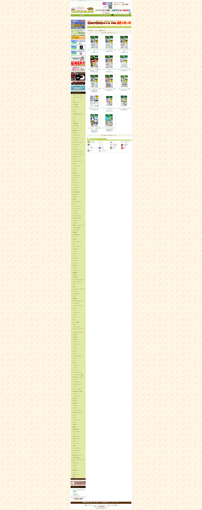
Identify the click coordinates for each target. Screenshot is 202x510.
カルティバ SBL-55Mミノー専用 (124, 50)
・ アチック (74, 147)
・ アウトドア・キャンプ (77, 95)
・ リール (74, 111)
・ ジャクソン (74, 263)
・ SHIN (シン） (75, 265)
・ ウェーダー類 (75, 125)
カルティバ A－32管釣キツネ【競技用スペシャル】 (94, 70)
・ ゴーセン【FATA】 (76, 227)
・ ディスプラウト (75, 303)
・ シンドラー (74, 270)
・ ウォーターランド (76, 175)
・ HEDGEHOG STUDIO (77, 391)
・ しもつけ (74, 251)
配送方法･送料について (106, 502)
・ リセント (74, 441)
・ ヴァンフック (75, 185)
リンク (74, 492)
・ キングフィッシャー (76, 215)
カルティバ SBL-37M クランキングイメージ (109, 109)
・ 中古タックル (75, 474)
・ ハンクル (74, 358)
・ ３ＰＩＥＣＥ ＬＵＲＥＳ (78, 289)
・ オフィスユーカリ (76, 206)
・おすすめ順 (96, 30)
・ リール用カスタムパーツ (77, 114)
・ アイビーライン (75, 144)
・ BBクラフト (75, 363)
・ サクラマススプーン (76, 246)
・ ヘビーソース (75, 393)
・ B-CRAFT (74, 400)
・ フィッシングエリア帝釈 (77, 374)
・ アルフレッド (75, 149)
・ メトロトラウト (75, 419)
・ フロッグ (74, 386)
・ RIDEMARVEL (75, 429)
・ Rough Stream (75, 436)
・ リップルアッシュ (76, 448)
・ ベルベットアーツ (76, 396)
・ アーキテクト (75, 140)
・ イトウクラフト (75, 166)
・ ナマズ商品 (74, 104)
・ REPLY (74, 445)
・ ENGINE (74, 199)
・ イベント (74, 472)
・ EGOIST (74, 196)
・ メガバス (74, 417)
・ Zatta (73, 244)
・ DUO (73, 319)
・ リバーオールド (75, 450)
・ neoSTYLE (74, 339)
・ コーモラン (74, 222)
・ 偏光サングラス (75, 130)
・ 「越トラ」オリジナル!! (77, 97)
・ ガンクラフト (75, 213)
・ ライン (74, 116)
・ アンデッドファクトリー (77, 161)
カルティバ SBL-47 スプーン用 (124, 108)
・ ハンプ (74, 360)
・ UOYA (74, 180)
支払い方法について (97, 502)
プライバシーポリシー (115, 502)
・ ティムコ (74, 308)
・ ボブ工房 (74, 398)
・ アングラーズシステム (77, 151)
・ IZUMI (74, 163)
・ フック (74, 118)
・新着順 (103, 30)
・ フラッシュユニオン (76, 389)
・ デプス (74, 310)
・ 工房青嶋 (74, 232)
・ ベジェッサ (74, 405)
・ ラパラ (74, 434)
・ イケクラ (74, 168)
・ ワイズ (74, 467)
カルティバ (99, 27)
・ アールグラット (75, 135)
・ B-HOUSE (74, 403)
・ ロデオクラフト (75, 462)
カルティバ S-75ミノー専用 (124, 88)
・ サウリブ (74, 237)
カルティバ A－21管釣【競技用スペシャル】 (94, 129)
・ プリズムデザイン (76, 381)
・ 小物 (73, 121)
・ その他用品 (74, 123)
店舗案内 (75, 491)
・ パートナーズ (75, 365)
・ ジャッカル (74, 260)
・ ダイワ (74, 296)
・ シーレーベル (75, 253)
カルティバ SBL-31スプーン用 (109, 49)
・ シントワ (74, 267)
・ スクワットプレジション (77, 279)
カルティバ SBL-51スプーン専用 (109, 70)
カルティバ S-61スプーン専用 (124, 69)
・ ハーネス (74, 367)
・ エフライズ (74, 189)
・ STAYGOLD (75, 277)
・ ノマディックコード (76, 344)
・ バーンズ (74, 370)
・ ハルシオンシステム (76, 355)
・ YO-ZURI (74, 424)
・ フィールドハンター (76, 372)
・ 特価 (73, 477)
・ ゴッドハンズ (75, 229)
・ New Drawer (75, 337)
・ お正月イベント (75, 102)
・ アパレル (74, 128)
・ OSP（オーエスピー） (77, 201)
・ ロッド (74, 109)
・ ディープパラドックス (77, 305)
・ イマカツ (74, 170)
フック (94, 27)
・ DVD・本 (74, 132)
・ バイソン (74, 351)
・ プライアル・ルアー (76, 384)
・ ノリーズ (74, 346)
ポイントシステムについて (78, 489)
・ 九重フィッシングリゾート (78, 225)
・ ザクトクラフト (75, 241)
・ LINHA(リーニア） (76, 438)
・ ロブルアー (74, 465)
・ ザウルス (74, 239)
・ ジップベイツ (75, 258)
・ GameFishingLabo (76, 234)
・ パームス (74, 348)
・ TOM (73, 324)
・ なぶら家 (74, 334)
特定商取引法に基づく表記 (87, 502)
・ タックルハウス (75, 293)
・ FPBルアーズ (75, 194)
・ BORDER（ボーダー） (77, 412)
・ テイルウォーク (75, 312)
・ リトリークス (75, 443)
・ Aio (73, 99)
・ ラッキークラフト (76, 431)
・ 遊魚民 (74, 426)
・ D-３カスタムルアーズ (77, 300)
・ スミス (74, 284)
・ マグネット (74, 407)
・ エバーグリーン (75, 187)
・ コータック (74, 220)
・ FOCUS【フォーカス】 (77, 377)
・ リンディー (74, 452)
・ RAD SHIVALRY (76, 457)
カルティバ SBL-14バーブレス (109, 128)
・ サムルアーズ (75, 248)
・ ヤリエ (74, 422)
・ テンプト (74, 317)
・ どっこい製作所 (75, 322)
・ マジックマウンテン (76, 410)
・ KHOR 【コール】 (76, 218)
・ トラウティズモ (75, 326)
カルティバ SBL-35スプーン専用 (94, 50)
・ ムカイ (74, 415)
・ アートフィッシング (76, 156)
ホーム (89, 27)
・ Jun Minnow (75, 274)
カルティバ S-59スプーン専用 (109, 88)
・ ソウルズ (74, 291)
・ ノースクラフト (75, 341)
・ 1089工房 (74, 173)
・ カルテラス (74, 211)
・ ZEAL (73, 286)
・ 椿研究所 (74, 298)
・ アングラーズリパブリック (78, 154)
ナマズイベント (76, 495)
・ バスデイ (74, 353)
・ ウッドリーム (75, 177)
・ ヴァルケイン (75, 182)
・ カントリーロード (76, 208)
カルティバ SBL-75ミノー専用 (94, 88)
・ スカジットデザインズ (77, 282)
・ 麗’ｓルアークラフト (77, 455)
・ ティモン (74, 315)
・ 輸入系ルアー (75, 470)
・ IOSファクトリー (76, 137)
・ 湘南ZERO (74, 272)
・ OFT (73, 203)
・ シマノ (74, 255)
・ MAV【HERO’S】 (76, 192)
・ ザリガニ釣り (75, 106)
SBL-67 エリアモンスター (94, 108)
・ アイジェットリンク (76, 142)
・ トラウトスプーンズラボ (77, 332)
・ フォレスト (74, 379)
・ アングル (74, 158)
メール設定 (75, 493)
